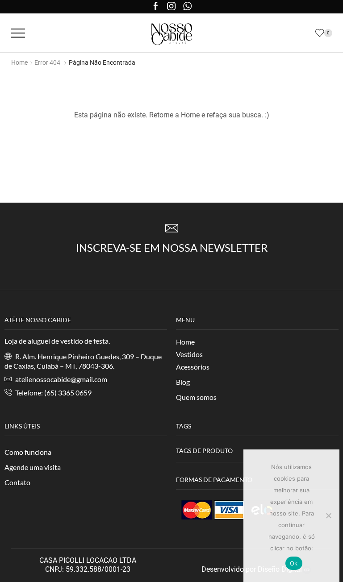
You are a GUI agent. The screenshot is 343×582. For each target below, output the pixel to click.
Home (19, 62)
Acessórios (192, 366)
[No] (328, 515)
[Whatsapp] (187, 7)
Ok (294, 563)
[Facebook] (155, 7)
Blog (183, 382)
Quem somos (196, 397)
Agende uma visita (32, 467)
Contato (17, 482)
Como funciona (27, 452)
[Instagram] (171, 7)
